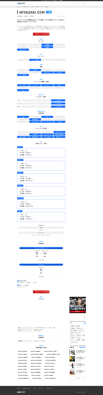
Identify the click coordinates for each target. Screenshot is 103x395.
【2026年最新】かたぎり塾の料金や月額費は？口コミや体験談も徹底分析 (80, 351)
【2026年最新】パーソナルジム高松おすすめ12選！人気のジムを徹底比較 (80, 358)
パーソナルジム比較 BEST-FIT (24, 6)
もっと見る (78, 377)
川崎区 (42, 6)
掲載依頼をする (77, 311)
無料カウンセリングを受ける (41, 34)
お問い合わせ (19, 388)
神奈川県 (33, 6)
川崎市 (37, 6)
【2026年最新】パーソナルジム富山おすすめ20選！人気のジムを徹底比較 (80, 364)
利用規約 (34, 388)
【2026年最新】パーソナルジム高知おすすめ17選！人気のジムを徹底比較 (80, 371)
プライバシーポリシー (41, 388)
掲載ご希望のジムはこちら (27, 388)
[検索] (84, 3)
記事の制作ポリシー (49, 388)
